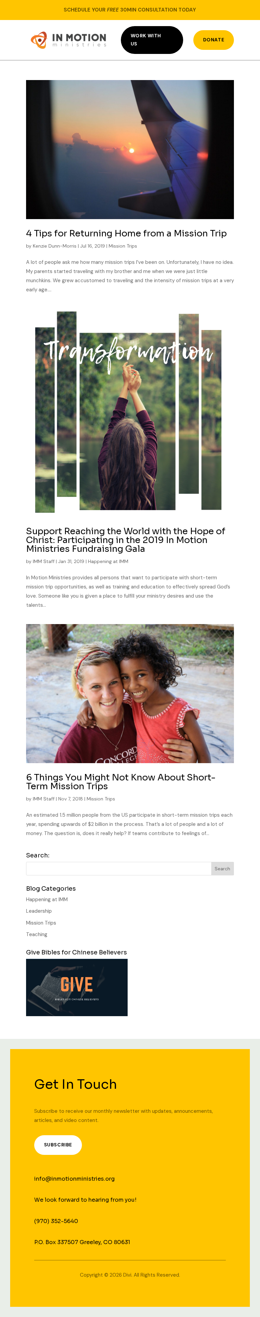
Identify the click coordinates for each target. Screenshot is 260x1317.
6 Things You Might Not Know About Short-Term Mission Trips (121, 782)
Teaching (36, 934)
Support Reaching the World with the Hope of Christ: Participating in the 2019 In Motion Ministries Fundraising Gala (125, 540)
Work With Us (146, 40)
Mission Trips (123, 246)
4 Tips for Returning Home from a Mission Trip (126, 233)
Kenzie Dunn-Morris (55, 246)
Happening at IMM (108, 561)
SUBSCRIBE (58, 1145)
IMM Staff (44, 561)
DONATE (213, 40)
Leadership (39, 911)
